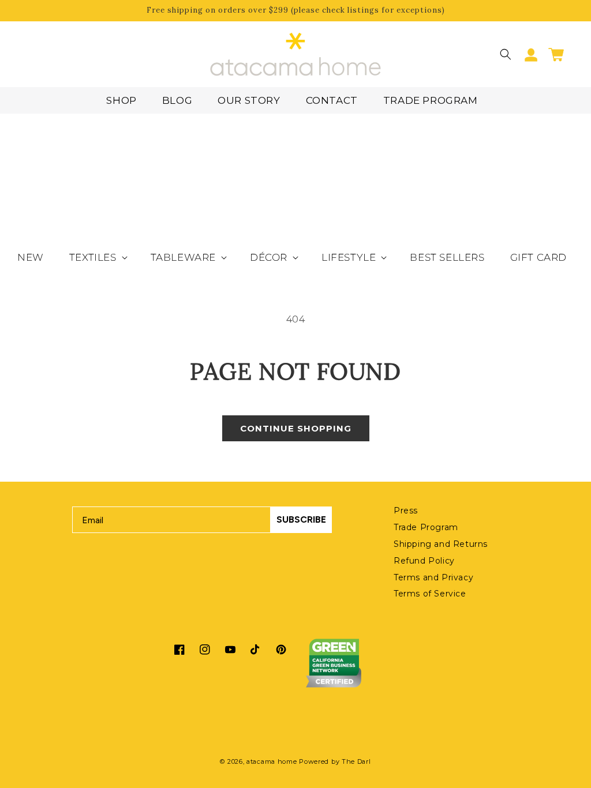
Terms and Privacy (433, 577)
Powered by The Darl (335, 761)
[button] (505, 54)
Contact (332, 100)
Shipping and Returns (441, 544)
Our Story (249, 100)
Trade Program (430, 100)
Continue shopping (295, 428)
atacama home (271, 761)
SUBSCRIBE (301, 519)
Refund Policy (424, 561)
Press (406, 510)
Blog (177, 100)
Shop (121, 100)
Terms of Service (430, 593)
